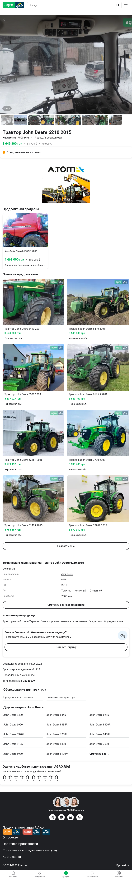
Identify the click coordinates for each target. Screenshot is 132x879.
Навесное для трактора (61, 697)
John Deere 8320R (100, 724)
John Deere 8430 (13, 714)
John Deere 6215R (100, 714)
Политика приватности (20, 844)
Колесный (80, 590)
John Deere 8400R (100, 734)
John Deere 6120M (57, 753)
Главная (13, 877)
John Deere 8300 (56, 743)
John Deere (67, 574)
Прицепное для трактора (18, 697)
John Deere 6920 (13, 724)
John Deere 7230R (57, 734)
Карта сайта (12, 857)
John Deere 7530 (99, 743)
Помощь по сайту (66, 810)
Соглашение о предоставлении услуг (31, 850)
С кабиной (96, 590)
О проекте (10, 837)
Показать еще (66, 546)
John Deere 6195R (13, 743)
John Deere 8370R (13, 734)
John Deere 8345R (57, 714)
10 (57, 781)
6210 (63, 579)
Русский (121, 865)
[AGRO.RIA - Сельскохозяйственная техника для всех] (15, 5)
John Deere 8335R (57, 724)
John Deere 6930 (13, 753)
